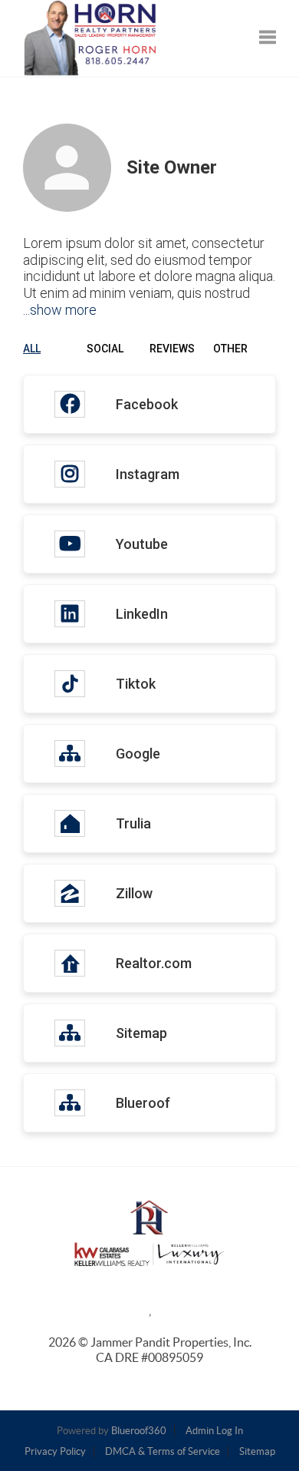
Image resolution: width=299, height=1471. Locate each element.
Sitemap (257, 1451)
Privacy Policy (55, 1451)
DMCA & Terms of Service (162, 1451)
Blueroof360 (138, 1430)
